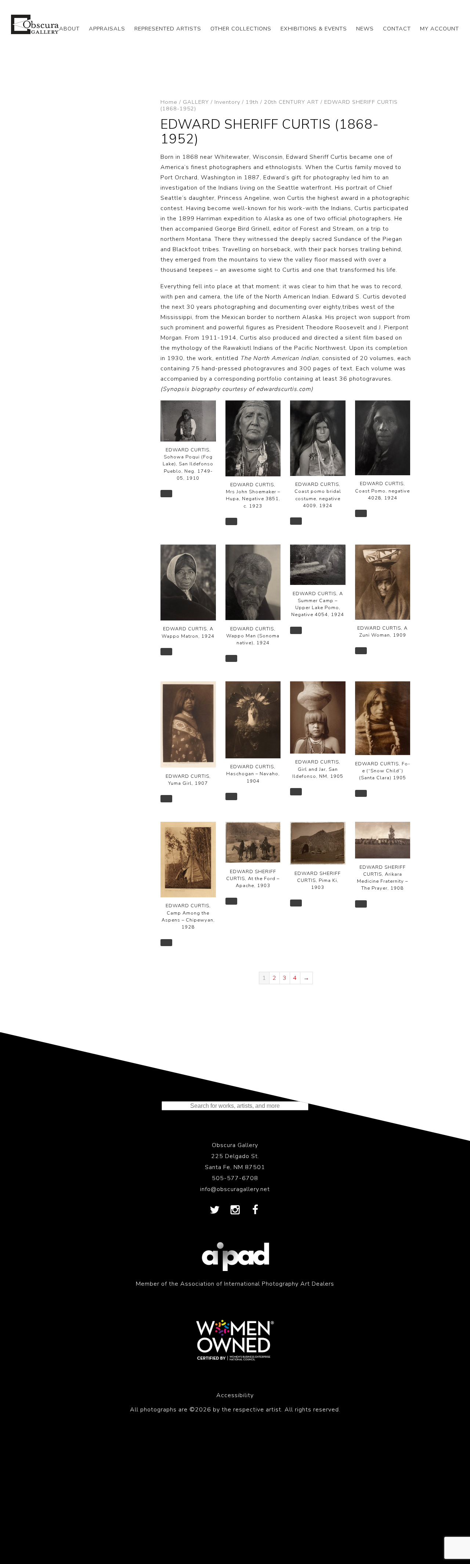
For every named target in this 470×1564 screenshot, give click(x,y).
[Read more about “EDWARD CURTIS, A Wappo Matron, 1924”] (166, 651)
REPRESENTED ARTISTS (167, 28)
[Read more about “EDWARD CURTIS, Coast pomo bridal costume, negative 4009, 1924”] (296, 521)
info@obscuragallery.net (235, 1189)
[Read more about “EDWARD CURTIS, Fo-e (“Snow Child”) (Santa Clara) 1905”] (361, 793)
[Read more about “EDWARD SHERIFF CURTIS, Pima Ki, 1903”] (296, 903)
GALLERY (196, 102)
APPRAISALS (107, 28)
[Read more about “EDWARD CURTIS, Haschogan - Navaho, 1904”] (231, 796)
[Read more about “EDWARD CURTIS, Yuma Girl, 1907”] (166, 798)
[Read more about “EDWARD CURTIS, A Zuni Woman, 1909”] (361, 651)
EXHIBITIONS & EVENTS (314, 28)
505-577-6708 (235, 1178)
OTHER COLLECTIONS (240, 28)
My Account (439, 28)
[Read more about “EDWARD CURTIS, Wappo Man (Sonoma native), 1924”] (231, 658)
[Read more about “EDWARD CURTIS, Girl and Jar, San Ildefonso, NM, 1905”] (296, 791)
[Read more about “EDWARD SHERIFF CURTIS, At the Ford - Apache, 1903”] (231, 901)
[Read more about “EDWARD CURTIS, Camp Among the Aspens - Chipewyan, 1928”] (166, 942)
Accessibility (235, 1395)
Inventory (227, 102)
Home (168, 102)
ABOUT (69, 28)
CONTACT (397, 28)
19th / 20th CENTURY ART (282, 102)
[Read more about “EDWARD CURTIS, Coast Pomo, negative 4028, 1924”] (361, 513)
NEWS (365, 28)
